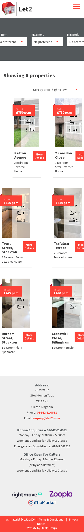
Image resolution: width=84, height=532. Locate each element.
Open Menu (76, 6)
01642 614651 (47, 412)
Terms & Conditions (51, 519)
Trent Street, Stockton (9, 247)
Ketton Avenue (20, 155)
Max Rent (38, 35)
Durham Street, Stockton (9, 337)
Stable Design (49, 528)
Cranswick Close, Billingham (60, 337)
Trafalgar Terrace (61, 245)
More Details (39, 156)
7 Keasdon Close (63, 155)
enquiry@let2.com (46, 418)
